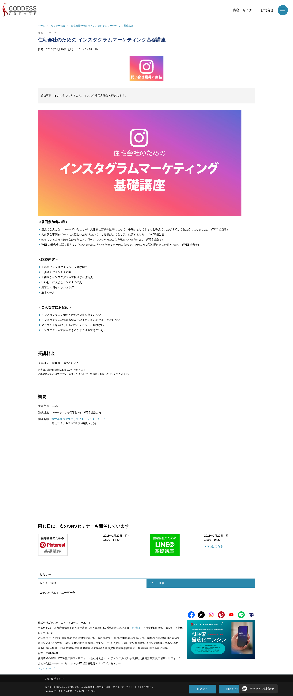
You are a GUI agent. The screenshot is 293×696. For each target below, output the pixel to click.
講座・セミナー (244, 10)
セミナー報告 (156, 583)
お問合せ (267, 10)
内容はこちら (215, 546)
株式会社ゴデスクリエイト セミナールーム (79, 419)
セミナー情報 (48, 583)
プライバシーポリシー (124, 686)
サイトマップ (48, 668)
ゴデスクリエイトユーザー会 (57, 592)
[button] (258, 688)
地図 (137, 627)
